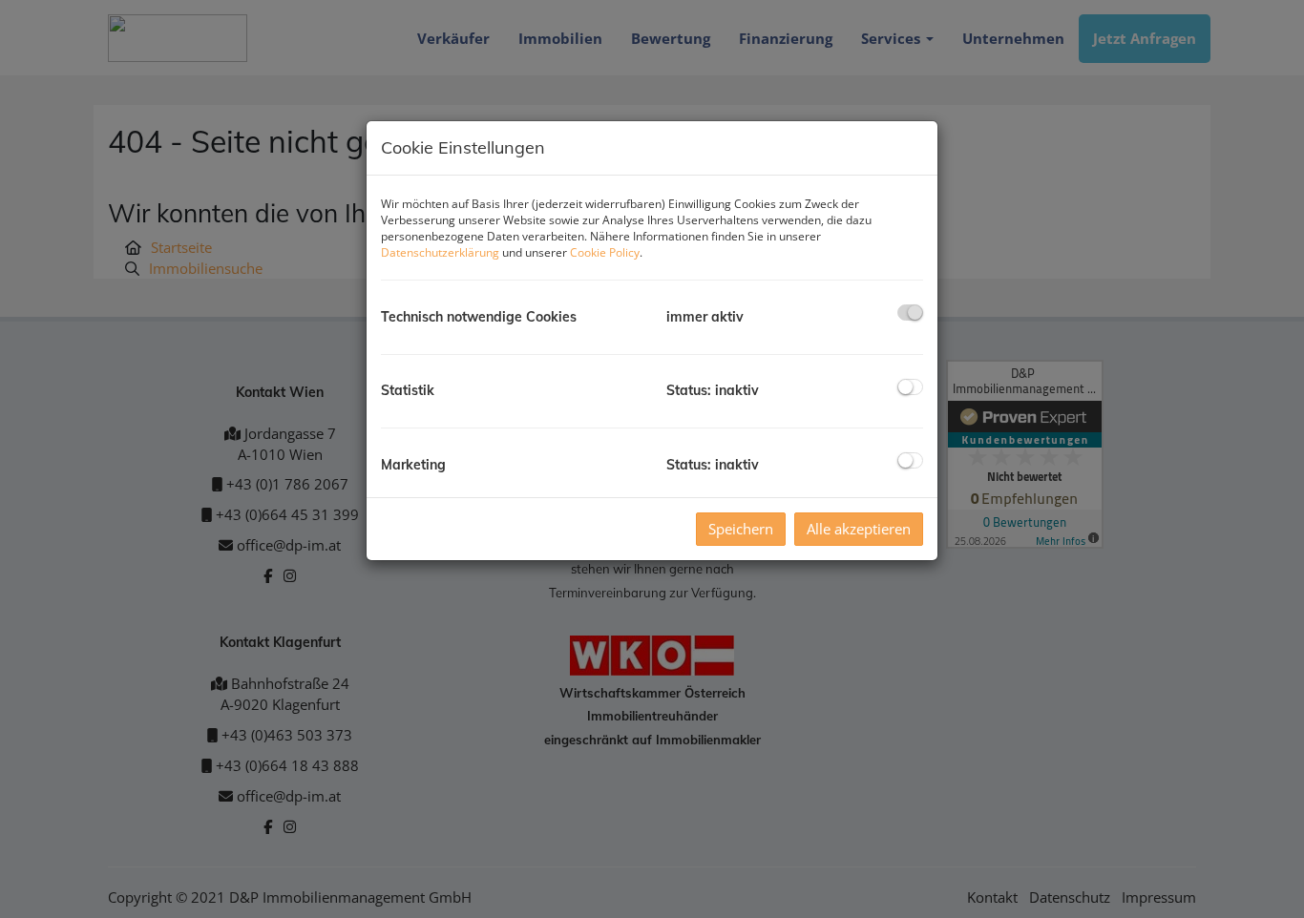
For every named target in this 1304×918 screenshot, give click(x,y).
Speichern (740, 528)
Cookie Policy (605, 252)
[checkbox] (910, 312)
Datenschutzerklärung (440, 252)
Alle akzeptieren (859, 528)
